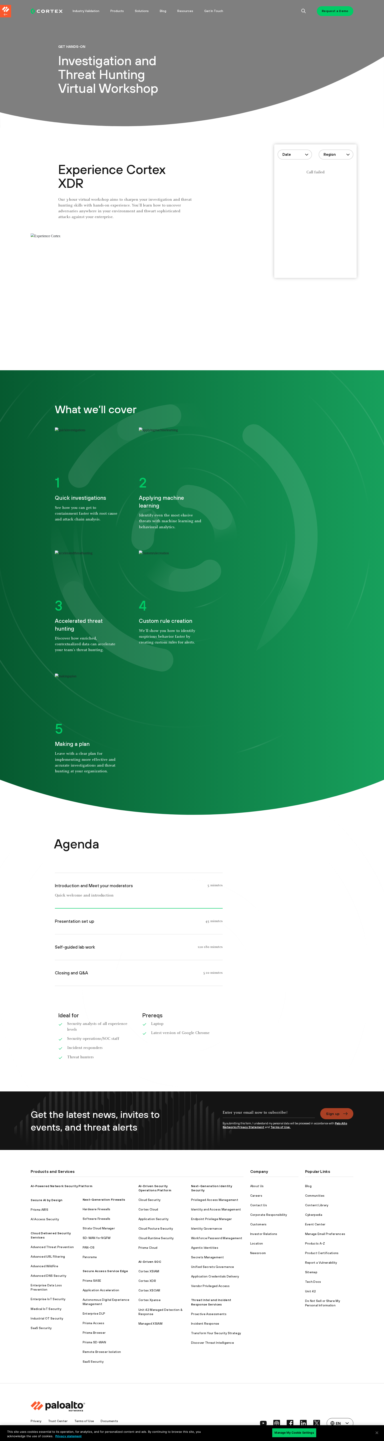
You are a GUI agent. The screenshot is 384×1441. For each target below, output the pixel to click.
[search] (303, 11)
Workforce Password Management (216, 1238)
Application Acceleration (101, 1290)
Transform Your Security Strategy (216, 1333)
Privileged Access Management (214, 1200)
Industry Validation (86, 11)
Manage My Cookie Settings (294, 1432)
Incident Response (205, 1323)
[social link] (263, 1423)
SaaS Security (41, 1328)
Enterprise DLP (94, 1313)
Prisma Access (93, 1323)
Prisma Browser (94, 1332)
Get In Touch (213, 11)
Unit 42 (310, 1291)
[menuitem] (49, 11)
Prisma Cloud (148, 1247)
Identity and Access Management (216, 1209)
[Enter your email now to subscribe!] (269, 1114)
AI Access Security (45, 1219)
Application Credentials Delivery (215, 1276)
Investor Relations (263, 1234)
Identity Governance (206, 1228)
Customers (258, 1224)
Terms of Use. (280, 1127)
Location (256, 1243)
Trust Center (58, 1421)
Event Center (315, 1224)
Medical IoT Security (46, 1309)
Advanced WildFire (44, 1266)
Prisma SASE (92, 1280)
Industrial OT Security (47, 1318)
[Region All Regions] (335, 155)
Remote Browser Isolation (102, 1352)
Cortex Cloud (148, 1209)
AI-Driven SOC (149, 1261)
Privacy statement (68, 1436)
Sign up (333, 1114)
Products (117, 11)
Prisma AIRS (39, 1209)
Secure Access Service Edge (105, 1271)
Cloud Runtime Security (156, 1238)
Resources (185, 11)
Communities (315, 1195)
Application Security (153, 1219)
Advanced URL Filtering (48, 1256)
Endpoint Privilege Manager (211, 1219)
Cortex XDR (147, 1281)
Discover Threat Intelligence (212, 1342)
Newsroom (258, 1253)
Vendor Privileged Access (210, 1286)
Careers (256, 1195)
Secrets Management (207, 1257)
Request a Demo (335, 11)
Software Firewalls (96, 1218)
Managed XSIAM (150, 1323)
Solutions (142, 11)
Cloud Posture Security (155, 1228)
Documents (109, 1421)
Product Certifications (322, 1253)
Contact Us (258, 1205)
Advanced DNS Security (48, 1275)
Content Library (316, 1205)
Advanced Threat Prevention (52, 1247)
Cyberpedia (313, 1214)
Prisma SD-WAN (94, 1342)
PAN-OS (89, 1247)
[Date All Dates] (294, 155)
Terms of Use (84, 1421)
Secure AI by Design (46, 1200)
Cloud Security (149, 1200)
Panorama (90, 1257)
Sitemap (311, 1272)
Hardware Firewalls (96, 1209)
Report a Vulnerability (321, 1262)
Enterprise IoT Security (48, 1299)
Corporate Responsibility (268, 1214)
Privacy (36, 1421)
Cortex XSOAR (149, 1290)
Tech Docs (313, 1281)
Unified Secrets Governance (212, 1267)
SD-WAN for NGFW (97, 1238)
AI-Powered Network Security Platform (61, 1186)
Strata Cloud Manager (99, 1228)
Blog (163, 11)
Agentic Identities (204, 1247)
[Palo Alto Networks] (47, 11)
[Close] (377, 1433)
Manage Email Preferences (325, 1234)
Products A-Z (315, 1243)
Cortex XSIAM (148, 1271)
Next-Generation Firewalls (104, 1199)
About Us (257, 1186)
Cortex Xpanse (149, 1300)
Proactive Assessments (208, 1314)
